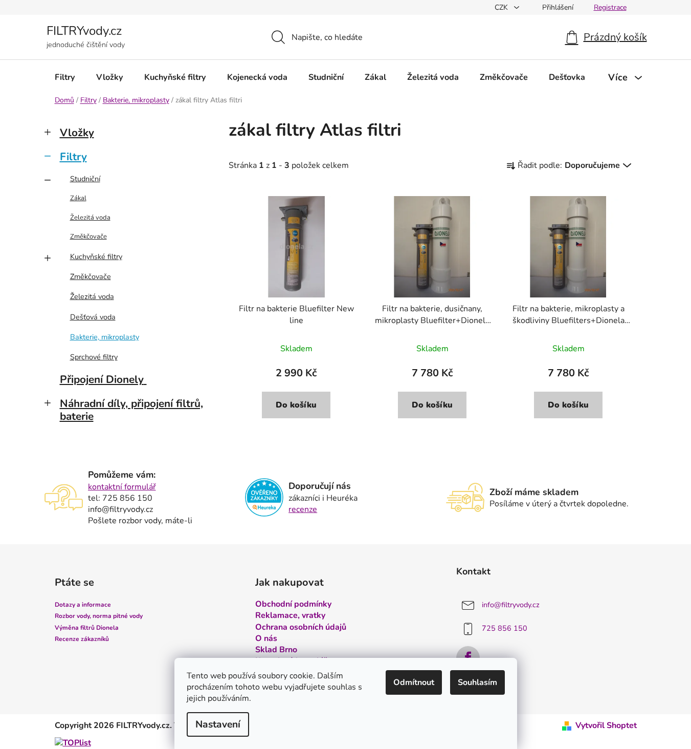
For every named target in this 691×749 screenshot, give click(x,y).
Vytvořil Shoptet (606, 725)
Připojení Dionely (102, 379)
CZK (502, 7)
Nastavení (217, 724)
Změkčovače (88, 236)
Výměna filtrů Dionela (87, 628)
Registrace (610, 7)
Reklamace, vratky (290, 615)
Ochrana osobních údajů (300, 627)
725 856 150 (504, 629)
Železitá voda (90, 217)
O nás (266, 638)
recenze (302, 509)
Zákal (78, 198)
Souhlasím (477, 682)
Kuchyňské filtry (96, 256)
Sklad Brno (276, 649)
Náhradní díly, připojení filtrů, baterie (131, 409)
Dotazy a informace (83, 605)
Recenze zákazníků (82, 639)
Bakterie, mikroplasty (104, 337)
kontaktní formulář (122, 487)
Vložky (77, 132)
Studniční (85, 179)
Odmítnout (413, 682)
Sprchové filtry (94, 357)
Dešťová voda (93, 317)
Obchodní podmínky (293, 604)
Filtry (73, 156)
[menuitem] (64, 77)
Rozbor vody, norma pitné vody (99, 616)
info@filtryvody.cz (511, 605)
